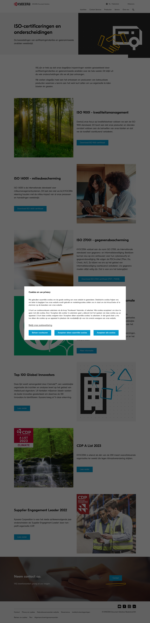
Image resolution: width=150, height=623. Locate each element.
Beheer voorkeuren (40, 333)
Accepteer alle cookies (106, 333)
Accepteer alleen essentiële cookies (72, 333)
